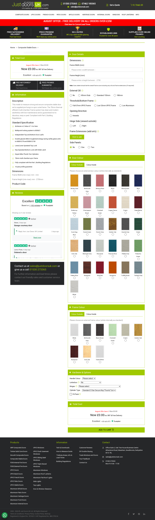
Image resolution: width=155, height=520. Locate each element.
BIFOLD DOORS (74, 15)
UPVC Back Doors (16, 474)
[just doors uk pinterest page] (139, 514)
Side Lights (37, 481)
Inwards (76, 116)
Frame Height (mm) (77, 75)
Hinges (72, 386)
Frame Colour (78, 307)
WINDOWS (116, 15)
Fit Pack (76, 394)
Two (92, 147)
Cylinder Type (75, 390)
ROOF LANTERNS (128, 15)
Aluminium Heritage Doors (19, 496)
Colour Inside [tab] (91, 165)
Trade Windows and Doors (88, 455)
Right (84, 126)
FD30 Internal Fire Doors (18, 462)
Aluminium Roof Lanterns (42, 474)
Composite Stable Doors (27, 48)
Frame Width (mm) (77, 65)
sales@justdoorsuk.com (43, 266)
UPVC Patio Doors (16, 481)
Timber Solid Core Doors (18, 451)
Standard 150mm (103, 95)
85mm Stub (85, 95)
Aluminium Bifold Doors (18, 489)
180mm (120, 95)
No (74, 95)
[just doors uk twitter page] (134, 514)
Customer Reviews (85, 448)
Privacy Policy (29, 514)
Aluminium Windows (40, 470)
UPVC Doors (14, 470)
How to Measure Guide (64, 451)
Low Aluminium (128, 105)
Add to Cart (105, 430)
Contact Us (83, 462)
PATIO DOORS (61, 15)
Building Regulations (63, 461)
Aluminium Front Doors (18, 500)
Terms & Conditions (17, 514)
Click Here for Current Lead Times (77, 24)
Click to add (77, 137)
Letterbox (73, 382)
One (82, 147)
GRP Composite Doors (18, 448)
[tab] (106, 54)
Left (74, 126)
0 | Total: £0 (137, 5)
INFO (137, 15)
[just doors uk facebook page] (128, 514)
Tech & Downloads (62, 448)
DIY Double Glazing (86, 451)
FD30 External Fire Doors (18, 466)
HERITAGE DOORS (88, 15)
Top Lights (37, 485)
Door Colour (77, 158)
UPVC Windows (38, 448)
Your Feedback (84, 459)
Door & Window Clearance (42, 489)
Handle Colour (75, 378)
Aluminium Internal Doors (19, 504)
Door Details (78, 54)
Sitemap (47, 514)
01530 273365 (38, 269)
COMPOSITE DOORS (22, 15)
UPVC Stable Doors (16, 485)
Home (12, 48)
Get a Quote (115, 5)
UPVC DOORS (35, 15)
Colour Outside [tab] (77, 165)
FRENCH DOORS (48, 15)
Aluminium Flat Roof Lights (42, 478)
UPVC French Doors (17, 477)
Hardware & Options (81, 372)
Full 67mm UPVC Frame (82, 105)
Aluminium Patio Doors (18, 492)
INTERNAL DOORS (103, 15)
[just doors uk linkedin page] (144, 514)
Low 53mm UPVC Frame (106, 105)
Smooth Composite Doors (19, 455)
